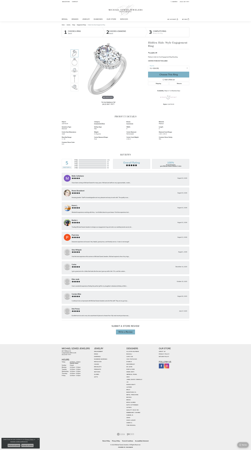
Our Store (111, 19)
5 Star (76, 160)
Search (70, 33)
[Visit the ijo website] (130, 434)
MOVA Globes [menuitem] (131, 402)
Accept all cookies (27, 445)
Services (124, 19)
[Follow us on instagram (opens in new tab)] (166, 366)
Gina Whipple (77, 250)
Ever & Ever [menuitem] (130, 369)
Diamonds (98, 19)
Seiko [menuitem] (128, 417)
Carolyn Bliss (76, 294)
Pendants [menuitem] (97, 369)
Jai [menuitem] (127, 382)
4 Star (76, 162)
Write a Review (125, 332)
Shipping (158, 83)
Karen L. (75, 205)
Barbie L (75, 220)
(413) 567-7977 (108, 104)
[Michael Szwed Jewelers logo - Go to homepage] (125, 10)
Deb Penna (76, 309)
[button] (66, 1)
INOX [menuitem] (128, 376)
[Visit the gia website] (121, 434)
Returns (179, 83)
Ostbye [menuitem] (129, 407)
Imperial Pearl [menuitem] (131, 374)
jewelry (68, 24)
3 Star (76, 163)
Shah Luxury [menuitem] (131, 420)
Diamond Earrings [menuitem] (100, 359)
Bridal (65, 19)
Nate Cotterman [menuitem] (132, 404)
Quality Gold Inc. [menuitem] (132, 410)
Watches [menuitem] (97, 371)
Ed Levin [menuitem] (129, 366)
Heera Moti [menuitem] (130, 371)
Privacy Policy (164, 354)
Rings (73, 24)
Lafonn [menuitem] (129, 387)
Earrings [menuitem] (97, 356)
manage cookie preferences (19, 441)
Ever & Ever (129, 123)
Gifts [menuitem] (96, 376)
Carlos (74, 264)
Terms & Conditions (127, 441)
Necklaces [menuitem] (98, 361)
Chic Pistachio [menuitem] (131, 359)
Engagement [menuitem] (98, 351)
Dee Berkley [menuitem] (130, 364)
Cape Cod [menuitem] (129, 356)
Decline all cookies (14, 445)
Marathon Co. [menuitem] (131, 392)
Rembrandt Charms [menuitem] (133, 412)
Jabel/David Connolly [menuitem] (134, 379)
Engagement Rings (81, 24)
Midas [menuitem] (128, 399)
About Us (162, 351)
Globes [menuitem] (96, 374)
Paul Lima (75, 235)
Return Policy (164, 356)
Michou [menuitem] (129, 397)
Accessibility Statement (142, 441)
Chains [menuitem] (96, 364)
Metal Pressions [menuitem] (132, 394)
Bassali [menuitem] (129, 354)
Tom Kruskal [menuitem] (131, 425)
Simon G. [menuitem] (129, 422)
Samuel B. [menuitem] (129, 415)
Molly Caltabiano (78, 176)
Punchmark (129, 447)
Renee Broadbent (78, 191)
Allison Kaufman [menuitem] (132, 351)
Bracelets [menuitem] (97, 366)
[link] (75, 1)
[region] (107, 70)
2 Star (76, 165)
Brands (75, 19)
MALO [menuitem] (128, 389)
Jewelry (86, 19)
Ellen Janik (75, 279)
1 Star (76, 167)
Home (63, 24)
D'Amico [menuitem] (129, 361)
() (108, 160)
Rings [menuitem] (96, 354)
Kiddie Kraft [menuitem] (131, 384)
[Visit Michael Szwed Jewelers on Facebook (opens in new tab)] (161, 366)
